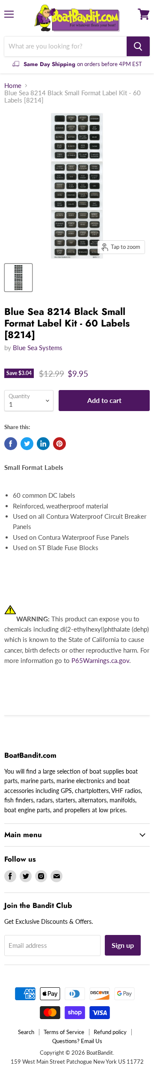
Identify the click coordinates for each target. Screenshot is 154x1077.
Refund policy (110, 1032)
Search (26, 1032)
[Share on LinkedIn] (43, 443)
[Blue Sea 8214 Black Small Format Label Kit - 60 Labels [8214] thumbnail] (18, 277)
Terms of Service (64, 1032)
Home (12, 85)
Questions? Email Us (77, 1041)
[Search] (138, 46)
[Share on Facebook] (10, 443)
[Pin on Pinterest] (59, 443)
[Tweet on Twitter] (27, 443)
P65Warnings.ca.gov (100, 660)
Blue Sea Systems (37, 347)
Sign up (123, 945)
